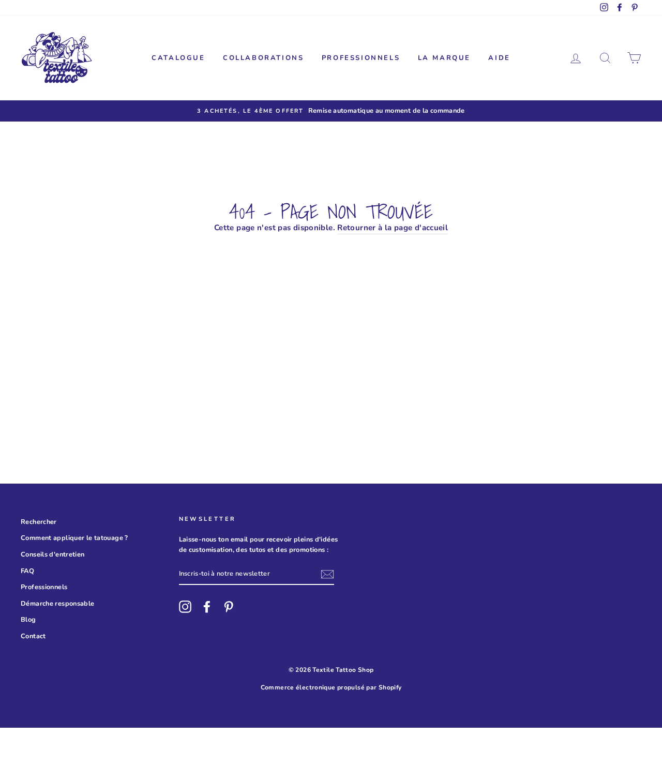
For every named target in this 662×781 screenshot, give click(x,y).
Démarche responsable (58, 603)
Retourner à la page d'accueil (392, 227)
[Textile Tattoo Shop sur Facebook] (207, 606)
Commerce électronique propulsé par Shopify (331, 687)
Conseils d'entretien (53, 554)
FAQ (27, 571)
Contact (33, 636)
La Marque (444, 58)
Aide (499, 58)
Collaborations (263, 58)
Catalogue (178, 58)
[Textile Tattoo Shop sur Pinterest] (228, 606)
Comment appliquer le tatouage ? (74, 538)
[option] (331, 111)
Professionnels (361, 58)
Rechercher (39, 522)
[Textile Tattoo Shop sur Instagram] (185, 606)
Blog (28, 619)
